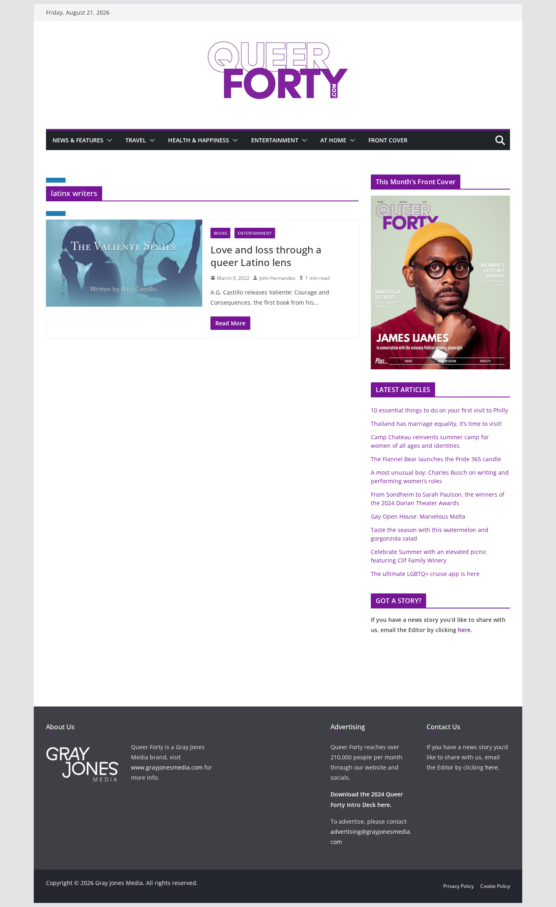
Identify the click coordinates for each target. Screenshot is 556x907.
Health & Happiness (198, 140)
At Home (333, 140)
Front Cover (387, 140)
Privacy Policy (458, 886)
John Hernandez (277, 278)
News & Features (78, 140)
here (464, 630)
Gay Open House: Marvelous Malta (418, 516)
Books (220, 233)
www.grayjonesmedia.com (167, 767)
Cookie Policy (495, 886)
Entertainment (274, 140)
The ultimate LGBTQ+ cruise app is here (425, 574)
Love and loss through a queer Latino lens (266, 256)
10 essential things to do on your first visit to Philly (439, 410)
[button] (107, 140)
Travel (135, 140)
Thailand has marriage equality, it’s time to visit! (436, 423)
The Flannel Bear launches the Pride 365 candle (436, 459)
